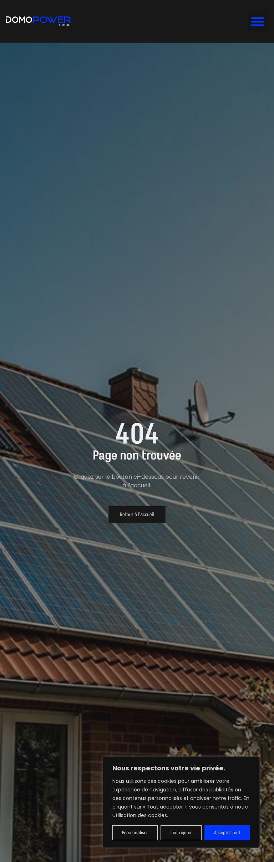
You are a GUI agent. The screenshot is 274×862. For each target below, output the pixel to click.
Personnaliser (135, 832)
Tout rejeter (181, 832)
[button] (257, 21)
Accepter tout (227, 832)
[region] (181, 802)
